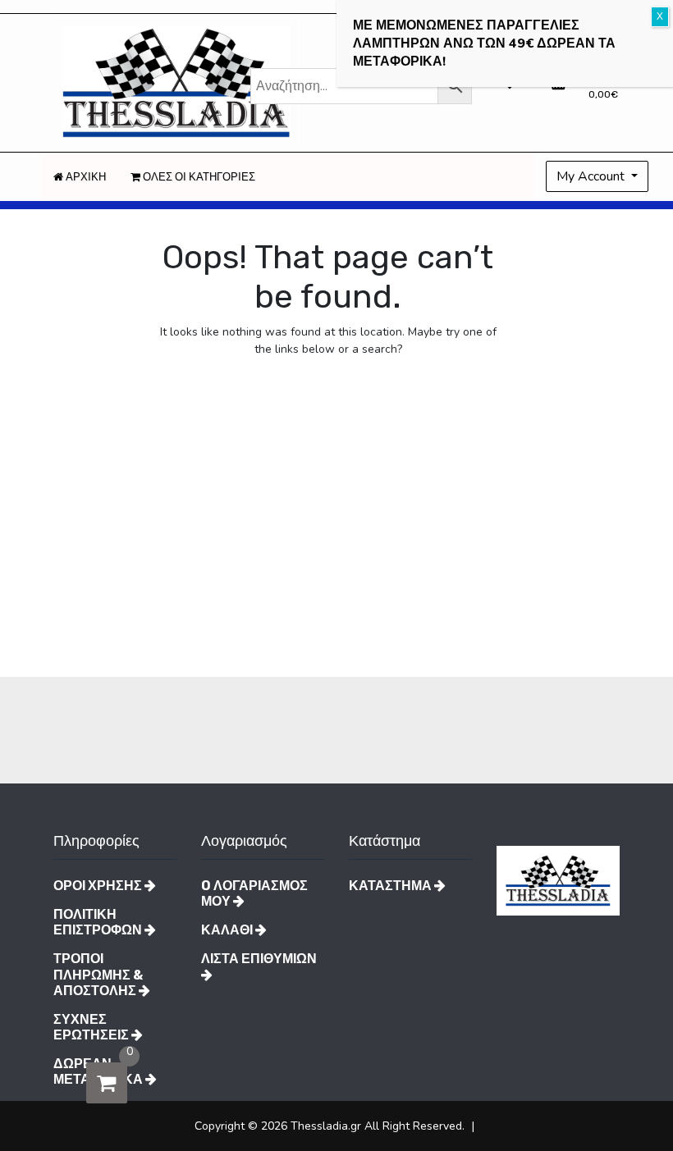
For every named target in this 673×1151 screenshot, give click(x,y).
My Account (592, 176)
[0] (106, 1082)
